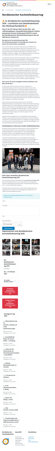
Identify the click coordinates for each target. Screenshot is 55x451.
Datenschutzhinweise (17, 195)
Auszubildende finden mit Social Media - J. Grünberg (9, 339)
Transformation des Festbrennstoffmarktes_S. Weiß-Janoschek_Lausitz (11, 420)
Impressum (31, 437)
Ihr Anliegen (4, 205)
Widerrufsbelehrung (33, 441)
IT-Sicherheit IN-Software (9, 376)
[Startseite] (3, 10)
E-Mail (4, 201)
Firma (3, 216)
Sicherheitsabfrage (6, 220)
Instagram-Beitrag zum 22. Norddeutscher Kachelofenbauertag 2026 (10, 303)
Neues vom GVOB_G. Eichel (8, 398)
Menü (49, 4)
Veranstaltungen (9, 10)
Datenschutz (31, 438)
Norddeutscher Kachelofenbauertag (23, 10)
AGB (29, 440)
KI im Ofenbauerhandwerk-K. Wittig (10, 387)
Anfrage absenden (8, 228)
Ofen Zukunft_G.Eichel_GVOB (10, 409)
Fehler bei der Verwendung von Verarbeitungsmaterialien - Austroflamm (11, 352)
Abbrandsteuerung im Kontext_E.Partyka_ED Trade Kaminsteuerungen (10, 324)
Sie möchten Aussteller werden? (8, 281)
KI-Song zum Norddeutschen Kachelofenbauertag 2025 (10, 291)
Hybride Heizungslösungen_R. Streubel (10, 365)
